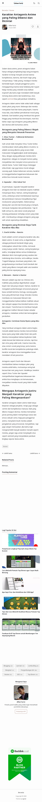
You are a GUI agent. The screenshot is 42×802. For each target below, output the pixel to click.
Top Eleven (31, 674)
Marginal (8, 670)
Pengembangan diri (27, 670)
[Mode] (34, 3)
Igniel (24, 799)
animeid (11, 99)
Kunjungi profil (21, 711)
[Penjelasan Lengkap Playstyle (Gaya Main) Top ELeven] (21, 546)
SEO (18, 674)
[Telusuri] (39, 3)
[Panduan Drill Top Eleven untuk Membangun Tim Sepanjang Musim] (21, 631)
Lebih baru (34, 453)
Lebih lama (8, 453)
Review (5, 446)
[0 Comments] (33, 27)
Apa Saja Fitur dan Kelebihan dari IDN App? (18, 592)
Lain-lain (19, 666)
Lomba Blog (32, 666)
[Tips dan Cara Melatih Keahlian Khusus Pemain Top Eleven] (21, 609)
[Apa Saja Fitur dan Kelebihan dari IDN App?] (21, 589)
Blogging (7, 666)
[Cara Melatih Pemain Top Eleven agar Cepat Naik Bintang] (21, 568)
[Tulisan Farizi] (18, 3)
